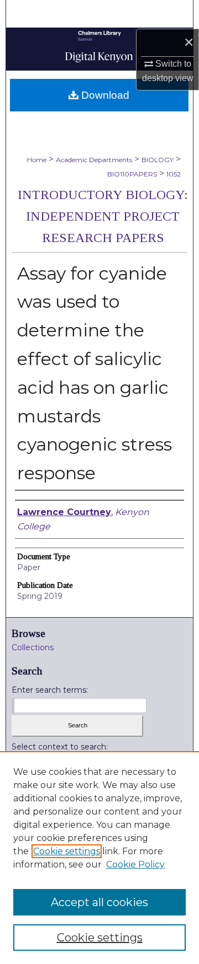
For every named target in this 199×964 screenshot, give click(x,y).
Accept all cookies (99, 902)
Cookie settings (66, 851)
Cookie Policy (135, 864)
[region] (99, 857)
